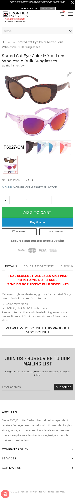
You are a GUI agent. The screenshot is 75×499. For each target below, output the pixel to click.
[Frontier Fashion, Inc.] (15, 17)
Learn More (47, 9)
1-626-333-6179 (28, 8)
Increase (48, 200)
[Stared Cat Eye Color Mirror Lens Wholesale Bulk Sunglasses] (10, 165)
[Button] (70, 14)
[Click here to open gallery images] (70, 75)
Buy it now (37, 222)
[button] (6, 200)
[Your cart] (5, 494)
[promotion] (72, 3)
